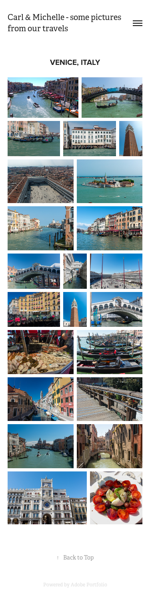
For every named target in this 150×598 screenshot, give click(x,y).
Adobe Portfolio (89, 585)
